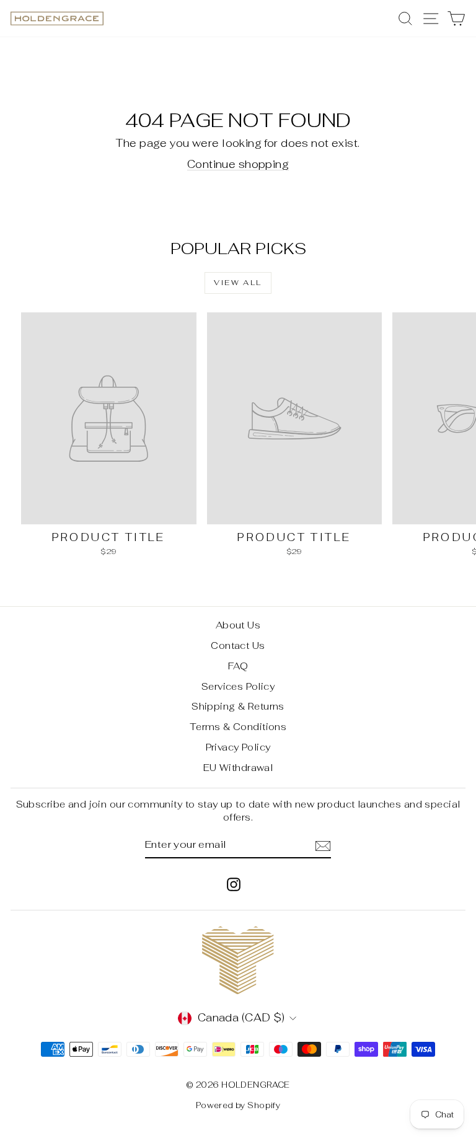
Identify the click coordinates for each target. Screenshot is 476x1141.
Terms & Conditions (238, 727)
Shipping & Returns (238, 706)
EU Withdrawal (238, 767)
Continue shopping (238, 164)
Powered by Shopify (238, 1105)
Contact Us (238, 645)
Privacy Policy (238, 747)
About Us (238, 625)
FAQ (238, 666)
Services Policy (238, 686)
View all (238, 283)
